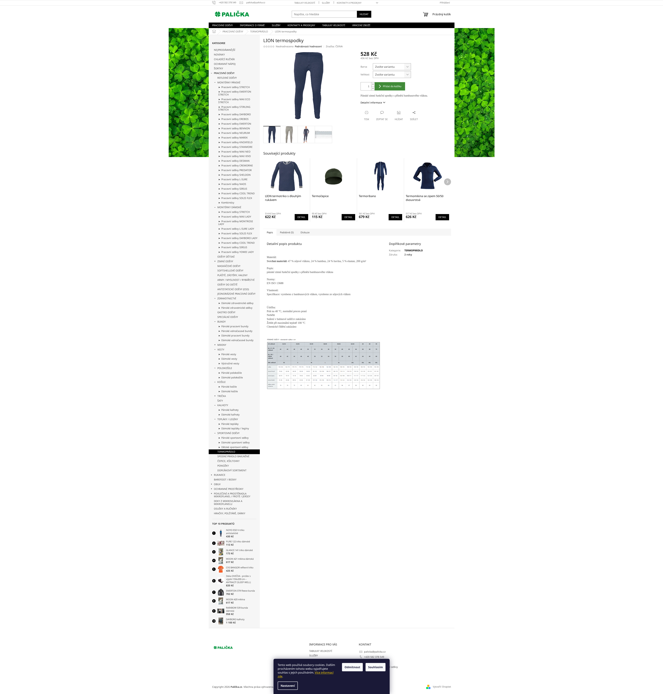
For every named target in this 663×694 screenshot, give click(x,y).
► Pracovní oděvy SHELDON (234, 174)
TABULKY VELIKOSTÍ (304, 2)
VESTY (220, 349)
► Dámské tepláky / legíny (233, 428)
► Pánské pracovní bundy (233, 326)
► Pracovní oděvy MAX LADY (234, 216)
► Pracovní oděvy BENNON (234, 128)
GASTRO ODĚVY (226, 312)
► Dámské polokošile (230, 377)
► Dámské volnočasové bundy (235, 340)
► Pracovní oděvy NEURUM (234, 133)
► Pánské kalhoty (228, 409)
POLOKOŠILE (224, 368)
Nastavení (288, 686)
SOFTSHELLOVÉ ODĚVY (230, 270)
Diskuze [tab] (305, 232)
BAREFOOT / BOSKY (225, 479)
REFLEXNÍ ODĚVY (227, 77)
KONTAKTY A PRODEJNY (349, 2)
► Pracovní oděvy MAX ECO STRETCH (234, 101)
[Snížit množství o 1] (373, 88)
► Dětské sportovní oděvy (233, 447)
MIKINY (221, 344)
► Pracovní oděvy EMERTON (234, 123)
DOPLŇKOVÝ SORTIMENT (231, 470)
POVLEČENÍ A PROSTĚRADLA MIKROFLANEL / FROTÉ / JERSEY (232, 495)
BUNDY (221, 321)
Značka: (334, 46)
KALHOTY (222, 405)
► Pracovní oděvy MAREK (233, 137)
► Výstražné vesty (228, 363)
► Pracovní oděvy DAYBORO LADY (237, 238)
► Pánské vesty (227, 354)
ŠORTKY (218, 68)
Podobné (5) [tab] (287, 232)
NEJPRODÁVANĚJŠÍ (224, 49)
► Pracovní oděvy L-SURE (233, 179)
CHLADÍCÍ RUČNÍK (224, 59)
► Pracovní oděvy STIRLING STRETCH (234, 108)
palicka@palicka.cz (375, 651)
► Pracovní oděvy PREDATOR (235, 170)
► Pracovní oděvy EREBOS (233, 119)
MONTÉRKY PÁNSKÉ (228, 82)
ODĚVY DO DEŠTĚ (227, 284)
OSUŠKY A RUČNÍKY (225, 508)
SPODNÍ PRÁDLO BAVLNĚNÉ (233, 456)
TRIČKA (221, 396)
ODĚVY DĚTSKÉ (226, 256)
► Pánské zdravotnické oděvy (235, 307)
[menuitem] (222, 25)
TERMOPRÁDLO (226, 451)
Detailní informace (371, 102)
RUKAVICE (219, 474)
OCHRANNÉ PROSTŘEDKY (228, 489)
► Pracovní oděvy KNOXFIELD (235, 142)
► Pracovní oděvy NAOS (232, 184)
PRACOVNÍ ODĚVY (224, 73)
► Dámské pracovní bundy (233, 335)
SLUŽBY (326, 2)
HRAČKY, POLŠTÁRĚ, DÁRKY (229, 513)
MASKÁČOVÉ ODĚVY (228, 266)
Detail (301, 217)
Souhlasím (375, 667)
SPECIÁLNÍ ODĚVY (227, 317)
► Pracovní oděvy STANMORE (235, 147)
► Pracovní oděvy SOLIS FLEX (235, 198)
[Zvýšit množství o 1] (373, 84)
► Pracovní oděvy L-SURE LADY (236, 228)
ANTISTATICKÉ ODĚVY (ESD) (233, 289)
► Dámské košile (228, 391)
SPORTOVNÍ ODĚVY (228, 433)
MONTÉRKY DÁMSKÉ (229, 207)
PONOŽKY (223, 465)
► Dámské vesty (227, 358)
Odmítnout (352, 667)
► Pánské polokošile (230, 372)
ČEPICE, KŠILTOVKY (228, 461)
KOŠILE (221, 382)
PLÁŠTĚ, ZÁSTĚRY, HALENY (232, 275)
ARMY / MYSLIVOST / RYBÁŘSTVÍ (235, 279)
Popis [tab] (270, 232)
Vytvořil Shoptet (442, 686)
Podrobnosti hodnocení (308, 46)
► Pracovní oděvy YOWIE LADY (236, 252)
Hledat (364, 14)
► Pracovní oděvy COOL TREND (236, 193)
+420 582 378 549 (374, 656)
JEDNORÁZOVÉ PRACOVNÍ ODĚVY (236, 293)
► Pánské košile (227, 386)
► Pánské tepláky (228, 424)
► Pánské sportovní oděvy (233, 437)
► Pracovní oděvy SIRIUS (232, 188)
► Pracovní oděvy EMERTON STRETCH (234, 93)
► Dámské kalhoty (229, 414)
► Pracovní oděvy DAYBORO (234, 114)
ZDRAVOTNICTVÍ (226, 298)
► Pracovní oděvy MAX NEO (234, 151)
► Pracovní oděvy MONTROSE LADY (235, 223)
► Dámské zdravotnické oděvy (235, 303)
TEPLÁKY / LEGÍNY (227, 419)
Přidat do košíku (392, 86)
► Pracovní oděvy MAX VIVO (234, 156)
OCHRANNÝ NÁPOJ (225, 64)
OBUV (217, 484)
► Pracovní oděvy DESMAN (234, 160)
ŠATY (220, 400)
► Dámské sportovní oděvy (234, 442)
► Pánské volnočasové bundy (235, 331)
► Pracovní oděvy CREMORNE (235, 165)
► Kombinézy (226, 202)
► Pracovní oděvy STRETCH (234, 87)
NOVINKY (219, 54)
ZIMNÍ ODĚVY (225, 261)
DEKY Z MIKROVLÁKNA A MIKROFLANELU (228, 502)
